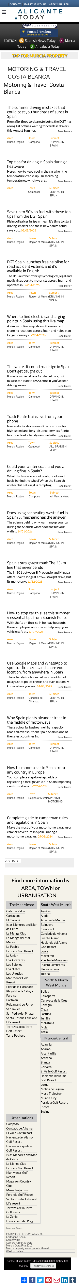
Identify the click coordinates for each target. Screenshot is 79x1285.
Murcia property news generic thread (27, 1248)
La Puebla (12, 946)
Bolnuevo (47, 924)
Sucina (45, 1111)
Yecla (44, 1032)
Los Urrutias (14, 973)
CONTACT (15, 4)
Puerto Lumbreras (53, 965)
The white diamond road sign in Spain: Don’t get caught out (39, 369)
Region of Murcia (39, 242)
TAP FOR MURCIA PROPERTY (39, 55)
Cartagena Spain (16, 1237)
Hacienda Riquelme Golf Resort (53, 1078)
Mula (44, 1027)
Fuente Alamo (50, 938)
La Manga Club (16, 933)
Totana (45, 973)
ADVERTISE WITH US (35, 4)
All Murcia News (59, 496)
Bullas (45, 991)
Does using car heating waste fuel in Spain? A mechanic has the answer (37, 515)
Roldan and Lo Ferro (19, 1004)
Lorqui (45, 1084)
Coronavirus (13, 1240)
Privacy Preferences (43, 1265)
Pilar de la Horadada (19, 987)
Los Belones (14, 964)
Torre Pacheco (15, 1035)
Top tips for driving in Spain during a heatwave (37, 164)
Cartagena (13, 915)
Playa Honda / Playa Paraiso (19, 993)
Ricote (45, 1107)
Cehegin (46, 1005)
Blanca (45, 1062)
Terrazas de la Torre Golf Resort (19, 1029)
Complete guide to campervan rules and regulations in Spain (37, 820)
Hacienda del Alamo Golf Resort (54, 945)
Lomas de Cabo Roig (19, 1221)
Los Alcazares (15, 960)
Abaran (45, 1049)
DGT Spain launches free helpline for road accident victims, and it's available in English (38, 267)
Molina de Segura (52, 1089)
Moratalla (47, 1023)
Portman (12, 1000)
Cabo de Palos (15, 911)
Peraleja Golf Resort (54, 1102)
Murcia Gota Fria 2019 (19, 1245)
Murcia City (49, 1098)
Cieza (44, 1009)
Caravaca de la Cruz (54, 1000)
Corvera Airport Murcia (19, 1243)
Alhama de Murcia (53, 920)
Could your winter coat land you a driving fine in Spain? (35, 469)
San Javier (13, 1009)
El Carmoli (13, 920)
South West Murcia (56, 904)
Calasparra (48, 996)
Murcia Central (56, 1038)
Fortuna (46, 1014)
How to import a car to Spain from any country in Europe (36, 770)
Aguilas (46, 911)
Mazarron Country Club (18, 1183)
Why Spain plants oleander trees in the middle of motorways (36, 720)
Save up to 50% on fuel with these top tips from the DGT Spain (39, 214)
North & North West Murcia (56, 982)
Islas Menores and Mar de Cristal (21, 927)
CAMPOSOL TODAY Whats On (24, 1234)
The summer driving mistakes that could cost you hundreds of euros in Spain (37, 112)
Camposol (34, 141)
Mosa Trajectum (51, 1093)
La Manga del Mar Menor (18, 940)
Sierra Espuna (50, 969)
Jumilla (45, 1018)
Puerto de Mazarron (54, 960)
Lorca (44, 951)
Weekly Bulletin (15, 1251)
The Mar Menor (22, 904)
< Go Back (11, 861)
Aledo (44, 915)
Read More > (65, 131)
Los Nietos (13, 969)
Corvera (46, 1067)
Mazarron (47, 956)
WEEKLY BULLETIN (59, 4)
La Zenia (12, 1216)
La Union (12, 955)
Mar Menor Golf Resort (17, 980)
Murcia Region (15, 141)
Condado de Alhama (54, 933)
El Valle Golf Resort (54, 1071)
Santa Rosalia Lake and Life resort (21, 1020)
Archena (46, 1058)
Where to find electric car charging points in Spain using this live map (36, 319)
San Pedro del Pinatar (20, 1013)
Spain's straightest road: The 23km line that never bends (36, 565)
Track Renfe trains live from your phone (34, 419)
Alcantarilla (48, 1053)
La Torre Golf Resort (19, 951)
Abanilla (46, 1044)
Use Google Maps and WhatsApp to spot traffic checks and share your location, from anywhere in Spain (37, 668)
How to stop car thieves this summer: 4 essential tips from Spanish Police (38, 615)
